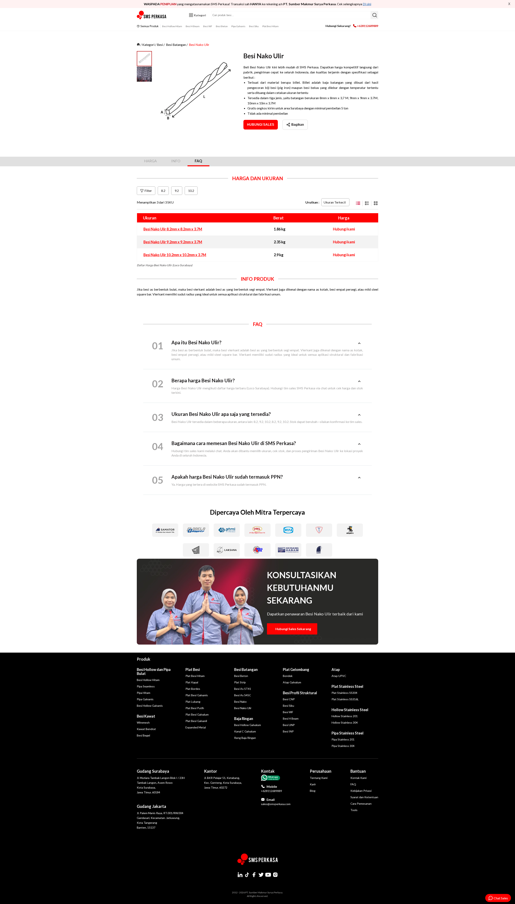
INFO (175, 161)
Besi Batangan (176, 44)
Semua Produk (149, 26)
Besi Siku (254, 26)
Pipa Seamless (146, 686)
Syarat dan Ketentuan (364, 797)
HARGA (150, 161)
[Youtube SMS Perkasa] (268, 875)
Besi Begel (143, 735)
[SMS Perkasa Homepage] (152, 15)
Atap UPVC (339, 676)
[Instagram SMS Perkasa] (275, 875)
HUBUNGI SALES (260, 124)
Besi (160, 44)
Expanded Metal (195, 727)
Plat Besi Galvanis (196, 695)
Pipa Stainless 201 (343, 739)
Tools (353, 810)
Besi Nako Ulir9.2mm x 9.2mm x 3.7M (172, 242)
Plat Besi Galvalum (197, 714)
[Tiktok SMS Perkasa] (247, 875)
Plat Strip (240, 682)
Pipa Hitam (143, 692)
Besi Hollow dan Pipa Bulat (154, 671)
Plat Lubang (192, 701)
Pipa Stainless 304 (343, 746)
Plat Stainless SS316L (345, 699)
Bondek (288, 676)
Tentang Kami (319, 778)
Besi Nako (240, 701)
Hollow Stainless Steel (350, 710)
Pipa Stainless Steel (348, 733)
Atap (336, 669)
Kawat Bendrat (146, 729)
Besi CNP (289, 699)
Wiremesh (143, 722)
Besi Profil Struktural (300, 693)
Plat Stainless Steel (347, 686)
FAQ (198, 161)
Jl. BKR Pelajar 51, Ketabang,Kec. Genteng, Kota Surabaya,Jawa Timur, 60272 (223, 782)
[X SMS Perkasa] (261, 875)
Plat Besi (192, 669)
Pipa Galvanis (238, 26)
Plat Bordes (192, 688)
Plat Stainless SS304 (344, 692)
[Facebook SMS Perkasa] (254, 875)
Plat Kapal (191, 682)
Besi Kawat (146, 716)
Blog (312, 790)
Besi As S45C (242, 695)
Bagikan (297, 124)
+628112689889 (367, 26)
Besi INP (288, 731)
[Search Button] (374, 15)
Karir (313, 784)
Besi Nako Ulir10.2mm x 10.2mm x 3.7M (174, 255)
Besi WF (207, 26)
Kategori (148, 44)
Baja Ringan (243, 719)
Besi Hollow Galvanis (150, 705)
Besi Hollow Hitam (172, 26)
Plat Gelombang (296, 669)
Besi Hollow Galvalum (247, 725)
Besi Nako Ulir (199, 44)
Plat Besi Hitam (270, 26)
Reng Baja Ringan (245, 737)
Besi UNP (289, 725)
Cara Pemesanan (361, 803)
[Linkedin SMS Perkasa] (240, 875)
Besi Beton (222, 26)
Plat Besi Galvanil (196, 721)
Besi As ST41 (242, 688)
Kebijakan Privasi (361, 790)
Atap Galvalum (292, 682)
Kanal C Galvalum (245, 731)
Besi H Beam (193, 26)
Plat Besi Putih (194, 708)
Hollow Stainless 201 (345, 716)
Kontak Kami (358, 778)
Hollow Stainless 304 (345, 722)
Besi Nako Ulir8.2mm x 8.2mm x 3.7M (172, 229)
